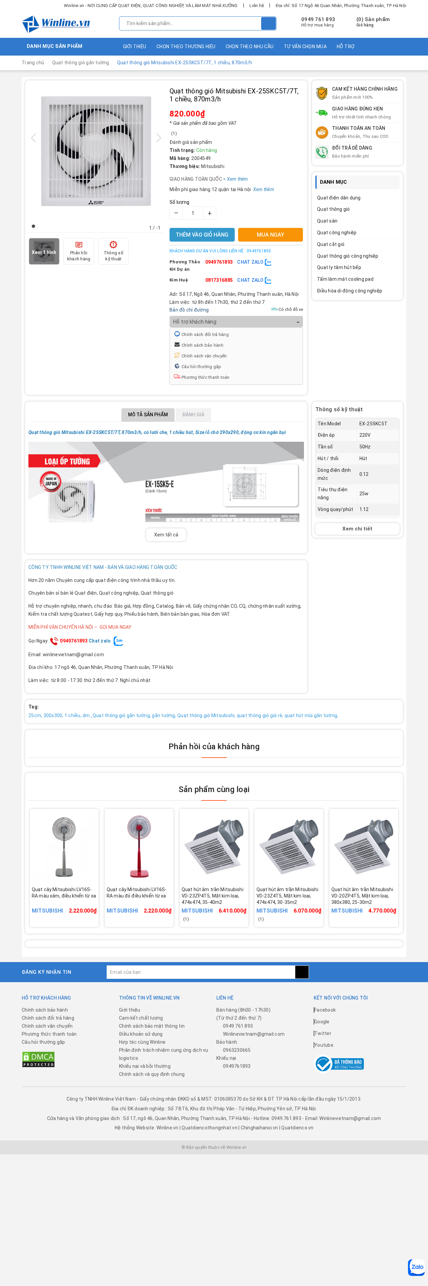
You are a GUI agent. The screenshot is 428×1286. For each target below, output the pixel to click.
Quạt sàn (327, 221)
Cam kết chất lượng (141, 1018)
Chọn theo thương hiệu (186, 46)
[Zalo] (416, 1267)
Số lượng (179, 202)
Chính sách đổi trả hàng (205, 334)
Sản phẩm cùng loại (214, 789)
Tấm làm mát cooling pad (345, 279)
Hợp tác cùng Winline (142, 1042)
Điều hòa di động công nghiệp (349, 290)
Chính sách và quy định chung (152, 1074)
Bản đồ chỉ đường (189, 310)
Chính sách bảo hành (202, 345)
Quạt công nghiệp (336, 232)
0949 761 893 (318, 19)
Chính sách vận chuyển (204, 355)
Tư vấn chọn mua (305, 46)
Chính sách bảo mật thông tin (152, 1026)
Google (322, 1021)
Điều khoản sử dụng (141, 1034)
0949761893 (219, 262)
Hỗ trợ (346, 46)
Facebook (325, 1010)
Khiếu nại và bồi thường (145, 1066)
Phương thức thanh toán (206, 377)
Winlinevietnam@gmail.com (254, 1034)
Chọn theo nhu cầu (250, 46)
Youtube (323, 1045)
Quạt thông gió (333, 209)
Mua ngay (73, 905)
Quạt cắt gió (330, 244)
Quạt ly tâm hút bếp (339, 267)
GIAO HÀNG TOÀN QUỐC (205, 179)
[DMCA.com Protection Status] (38, 1059)
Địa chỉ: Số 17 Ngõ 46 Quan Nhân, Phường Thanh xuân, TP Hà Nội (341, 5)
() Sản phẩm (373, 22)
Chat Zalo (251, 262)
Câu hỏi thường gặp (201, 366)
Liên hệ (256, 5)
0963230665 (237, 1050)
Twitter (322, 1033)
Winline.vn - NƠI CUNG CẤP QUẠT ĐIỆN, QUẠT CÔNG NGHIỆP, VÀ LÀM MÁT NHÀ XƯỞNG (151, 5)
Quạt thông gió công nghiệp (348, 256)
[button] (33, 226)
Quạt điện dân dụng (339, 197)
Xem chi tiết (357, 528)
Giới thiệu (134, 46)
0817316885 (219, 280)
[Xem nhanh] (97, 901)
